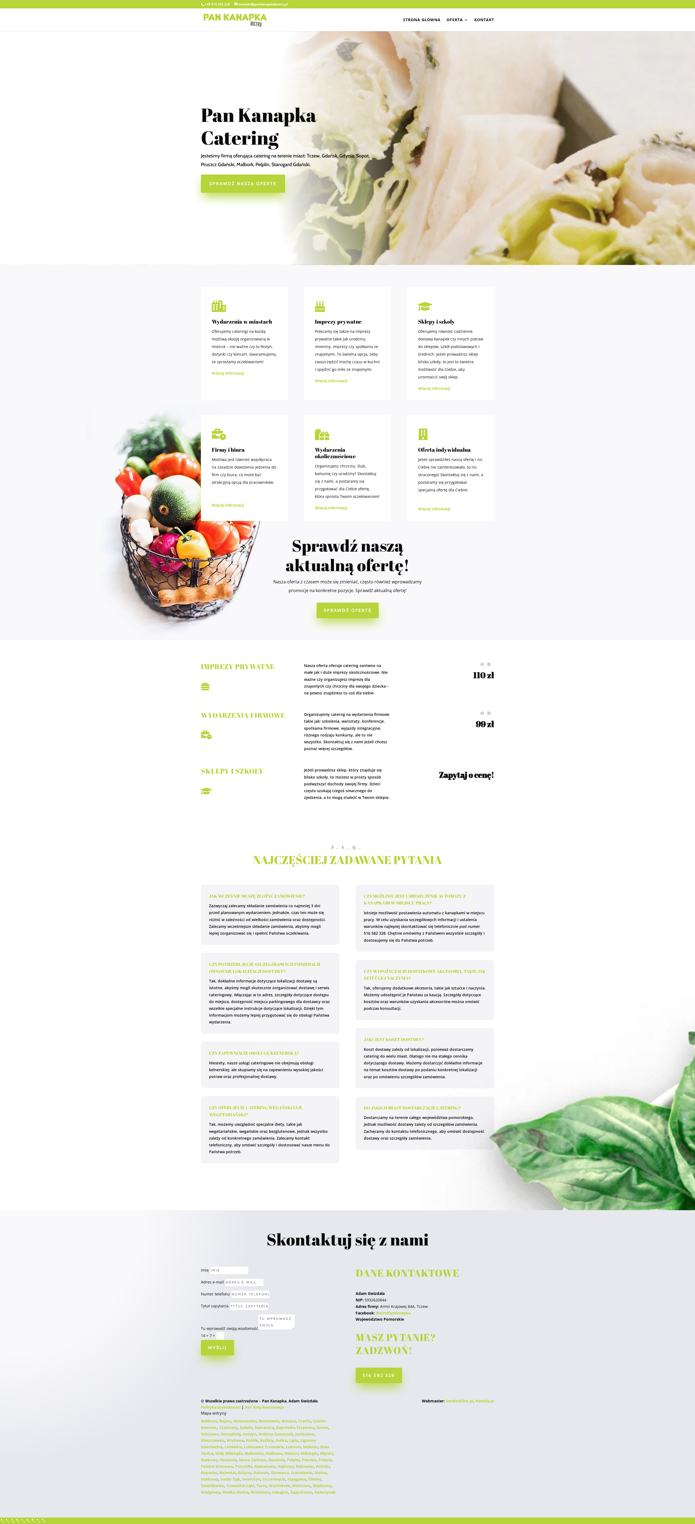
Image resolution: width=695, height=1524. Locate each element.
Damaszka (264, 1427)
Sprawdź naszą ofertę (243, 183)
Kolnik (252, 1440)
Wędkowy (322, 1485)
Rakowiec (305, 1466)
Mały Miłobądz (228, 1453)
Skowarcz (280, 1472)
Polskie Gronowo (217, 1466)
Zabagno (280, 1492)
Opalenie (276, 1459)
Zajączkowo (301, 1492)
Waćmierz (301, 1485)
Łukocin (293, 1446)
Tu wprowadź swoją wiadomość (229, 1328)
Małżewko (254, 1453)
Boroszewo (269, 1421)
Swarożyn (251, 1479)
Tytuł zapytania (215, 1305)
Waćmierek (279, 1485)
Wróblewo (260, 1492)
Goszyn (249, 1434)
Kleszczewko (213, 1440)
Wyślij (217, 1347)
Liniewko (233, 1446)
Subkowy (209, 1479)
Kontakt (484, 20)
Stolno (320, 1472)
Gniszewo (210, 1434)
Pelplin (293, 1459)
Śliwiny (314, 1479)
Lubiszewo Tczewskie (264, 1446)
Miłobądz (309, 1453)
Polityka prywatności (221, 1407)
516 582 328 (379, 1375)
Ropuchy (209, 1472)
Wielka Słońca (235, 1492)
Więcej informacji (228, 373)
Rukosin (261, 1472)
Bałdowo (209, 1421)
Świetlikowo (212, 1485)
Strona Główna (422, 20)
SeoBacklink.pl (459, 1400)
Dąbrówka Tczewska (295, 1427)
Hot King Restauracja (264, 1407)
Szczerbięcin (274, 1479)
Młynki (326, 1453)
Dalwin (246, 1427)
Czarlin (304, 1421)
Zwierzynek (325, 1492)
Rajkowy (286, 1466)
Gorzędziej (231, 1434)
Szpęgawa (297, 1479)
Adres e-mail (212, 1282)
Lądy (293, 1440)
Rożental (227, 1472)
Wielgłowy (210, 1492)
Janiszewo (304, 1434)
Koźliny (267, 1440)
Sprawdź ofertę (348, 610)
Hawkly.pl (484, 1400)
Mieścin (292, 1453)
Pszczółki (243, 1466)
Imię (205, 1270)
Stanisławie (301, 1472)
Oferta (455, 20)
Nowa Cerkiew (252, 1459)
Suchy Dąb (230, 1479)
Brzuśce (289, 1421)
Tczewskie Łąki (240, 1485)
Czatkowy (228, 1427)
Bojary (225, 1421)
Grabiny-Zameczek (275, 1434)
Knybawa (235, 1440)
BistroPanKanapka (393, 1313)
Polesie (325, 1459)
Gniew (322, 1427)
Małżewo (274, 1453)
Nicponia (228, 1459)
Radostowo (265, 1466)
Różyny (244, 1472)
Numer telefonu (215, 1294)
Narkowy (209, 1459)
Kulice (281, 1440)
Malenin (310, 1446)
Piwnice (309, 1459)
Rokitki (323, 1466)
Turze (261, 1485)
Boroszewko (245, 1421)
